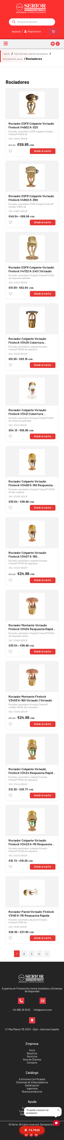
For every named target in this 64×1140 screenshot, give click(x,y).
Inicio (7, 54)
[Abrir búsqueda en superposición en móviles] (32, 22)
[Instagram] (58, 44)
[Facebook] (53, 44)
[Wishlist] (10, 151)
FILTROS (34, 1130)
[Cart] (53, 31)
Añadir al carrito (42, 150)
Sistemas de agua (13, 59)
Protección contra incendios (31, 54)
